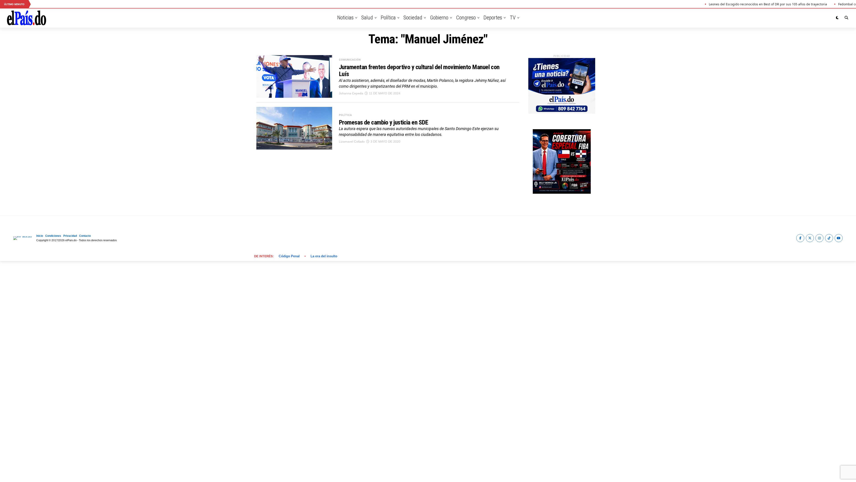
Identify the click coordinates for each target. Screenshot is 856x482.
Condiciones (53, 235)
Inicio (39, 235)
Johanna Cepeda (351, 93)
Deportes (493, 18)
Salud (367, 18)
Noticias (345, 18)
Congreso (466, 18)
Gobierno (439, 18)
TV (513, 18)
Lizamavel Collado (352, 141)
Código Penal (289, 256)
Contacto (85, 235)
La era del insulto (324, 256)
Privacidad (70, 235)
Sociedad (412, 18)
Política (388, 18)
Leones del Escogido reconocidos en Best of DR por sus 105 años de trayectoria (754, 4)
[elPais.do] (561, 112)
